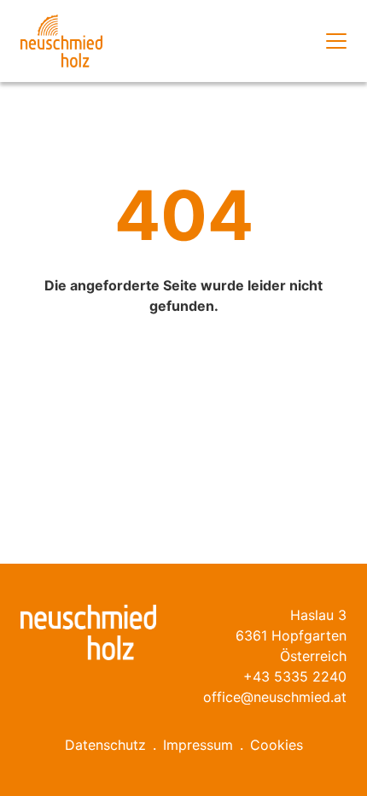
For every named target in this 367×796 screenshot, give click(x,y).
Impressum (198, 744)
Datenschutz (105, 744)
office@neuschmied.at (275, 696)
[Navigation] (336, 41)
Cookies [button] (276, 744)
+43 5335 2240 (295, 676)
